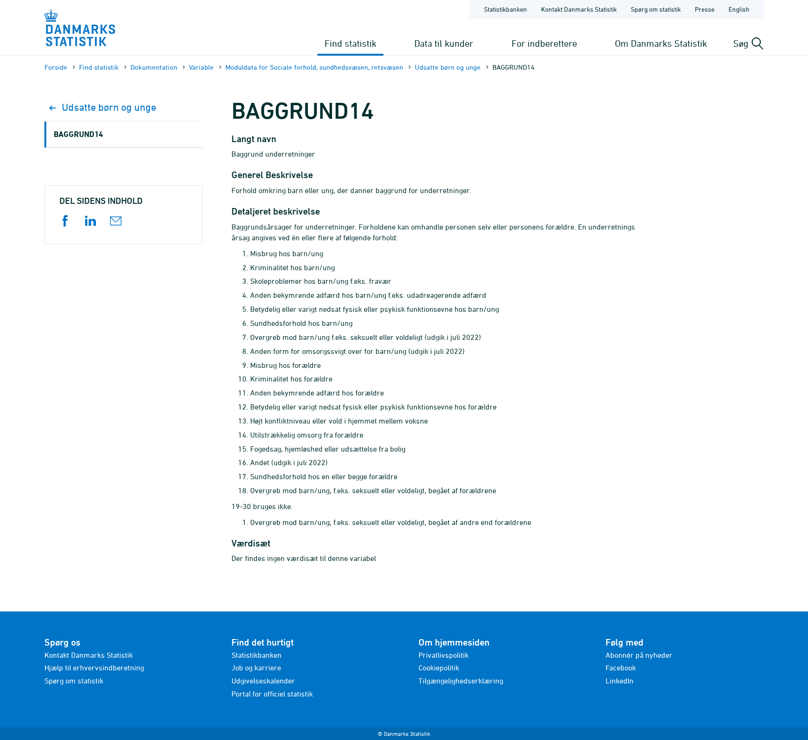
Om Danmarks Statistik (661, 43)
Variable (201, 67)
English (739, 9)
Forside (55, 67)
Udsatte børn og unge (448, 67)
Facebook (621, 667)
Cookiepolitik (438, 667)
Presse (704, 9)
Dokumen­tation (153, 67)
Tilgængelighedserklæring (460, 680)
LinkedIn (620, 680)
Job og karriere (256, 667)
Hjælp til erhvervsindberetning (94, 667)
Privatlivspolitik (443, 655)
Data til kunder (443, 43)
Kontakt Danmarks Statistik (579, 9)
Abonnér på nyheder (639, 655)
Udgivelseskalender (263, 680)
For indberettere (544, 43)
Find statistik (350, 43)
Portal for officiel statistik (272, 694)
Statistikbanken (505, 9)
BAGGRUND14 (78, 134)
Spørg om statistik (656, 9)
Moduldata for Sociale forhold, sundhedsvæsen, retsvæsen (314, 67)
